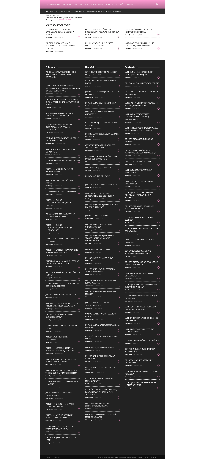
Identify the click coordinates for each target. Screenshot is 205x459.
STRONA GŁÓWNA (65, 20)
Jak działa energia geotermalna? (61, 294)
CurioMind (88, 139)
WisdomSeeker (49, 143)
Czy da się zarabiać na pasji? (138, 161)
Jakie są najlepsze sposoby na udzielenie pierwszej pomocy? (59, 349)
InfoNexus (48, 219)
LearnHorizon (49, 80)
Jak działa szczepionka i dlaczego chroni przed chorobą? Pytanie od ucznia (62, 102)
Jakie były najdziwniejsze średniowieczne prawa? (97, 404)
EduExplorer (49, 93)
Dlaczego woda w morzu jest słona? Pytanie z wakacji (59, 114)
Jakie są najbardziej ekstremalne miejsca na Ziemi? (140, 383)
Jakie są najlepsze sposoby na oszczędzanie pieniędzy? (139, 73)
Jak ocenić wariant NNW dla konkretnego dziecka (138, 30)
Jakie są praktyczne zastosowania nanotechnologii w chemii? (141, 129)
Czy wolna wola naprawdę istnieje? (142, 83)
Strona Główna (53, 4)
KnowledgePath (50, 289)
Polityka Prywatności (94, 4)
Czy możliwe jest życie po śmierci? (101, 72)
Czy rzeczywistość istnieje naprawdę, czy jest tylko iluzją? (140, 151)
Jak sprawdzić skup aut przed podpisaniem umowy (99, 44)
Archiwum (67, 4)
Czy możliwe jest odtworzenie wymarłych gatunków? (60, 427)
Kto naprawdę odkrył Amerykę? (60, 191)
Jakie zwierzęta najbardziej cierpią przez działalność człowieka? (61, 304)
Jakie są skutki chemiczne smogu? (101, 184)
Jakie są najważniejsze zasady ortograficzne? (99, 225)
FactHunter (88, 179)
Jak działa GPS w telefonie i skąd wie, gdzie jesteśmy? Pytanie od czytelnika (60, 74)
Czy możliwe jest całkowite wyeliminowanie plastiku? (138, 252)
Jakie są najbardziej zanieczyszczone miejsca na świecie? (58, 202)
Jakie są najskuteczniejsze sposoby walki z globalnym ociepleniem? (62, 371)
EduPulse (48, 107)
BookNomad (49, 51)
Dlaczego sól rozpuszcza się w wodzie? (57, 11)
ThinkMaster (49, 174)
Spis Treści (120, 4)
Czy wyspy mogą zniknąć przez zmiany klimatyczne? (100, 146)
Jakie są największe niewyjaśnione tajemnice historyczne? (61, 251)
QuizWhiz (48, 118)
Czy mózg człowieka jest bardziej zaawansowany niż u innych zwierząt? (101, 392)
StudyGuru (48, 364)
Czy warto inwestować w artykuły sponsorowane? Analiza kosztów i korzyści (119, 457)
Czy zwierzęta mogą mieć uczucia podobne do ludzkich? (101, 157)
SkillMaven (88, 408)
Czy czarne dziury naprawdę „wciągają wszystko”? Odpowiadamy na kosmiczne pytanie (62, 88)
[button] (157, 4)
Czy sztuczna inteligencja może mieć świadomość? (140, 207)
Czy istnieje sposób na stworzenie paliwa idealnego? (141, 263)
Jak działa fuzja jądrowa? (97, 176)
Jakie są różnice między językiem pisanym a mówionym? (60, 360)
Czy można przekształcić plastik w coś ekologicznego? (62, 284)
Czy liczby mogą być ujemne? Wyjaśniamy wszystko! (88, 11)
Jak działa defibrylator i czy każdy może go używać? (101, 415)
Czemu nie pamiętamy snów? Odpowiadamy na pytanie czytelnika (58, 127)
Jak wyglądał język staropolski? (100, 103)
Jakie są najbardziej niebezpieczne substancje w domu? (141, 285)
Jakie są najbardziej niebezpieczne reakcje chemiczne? (101, 205)
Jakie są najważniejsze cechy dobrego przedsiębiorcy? (59, 416)
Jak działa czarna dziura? (97, 249)
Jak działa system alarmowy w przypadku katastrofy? (60, 215)
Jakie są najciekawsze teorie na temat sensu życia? (100, 270)
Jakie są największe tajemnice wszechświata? (59, 170)
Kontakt (130, 4)
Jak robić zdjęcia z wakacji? (114, 11)
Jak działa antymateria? (96, 215)
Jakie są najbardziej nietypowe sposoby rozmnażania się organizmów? (99, 238)
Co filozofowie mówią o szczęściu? (142, 340)
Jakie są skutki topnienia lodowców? (56, 338)
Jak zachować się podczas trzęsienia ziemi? (97, 303)
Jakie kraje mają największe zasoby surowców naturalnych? (62, 262)
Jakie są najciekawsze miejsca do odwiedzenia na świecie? (140, 308)
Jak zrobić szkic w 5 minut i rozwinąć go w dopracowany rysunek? (60, 45)
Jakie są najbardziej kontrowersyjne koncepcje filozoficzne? (58, 227)
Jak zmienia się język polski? (98, 167)
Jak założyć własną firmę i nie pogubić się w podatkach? (139, 44)
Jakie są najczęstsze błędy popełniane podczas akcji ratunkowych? (137, 116)
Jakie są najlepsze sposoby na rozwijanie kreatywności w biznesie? (139, 195)
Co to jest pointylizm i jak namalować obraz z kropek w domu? (59, 32)
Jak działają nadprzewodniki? (99, 347)
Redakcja (109, 4)
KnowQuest (128, 234)
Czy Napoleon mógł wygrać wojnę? (62, 160)
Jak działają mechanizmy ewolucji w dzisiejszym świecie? (141, 104)
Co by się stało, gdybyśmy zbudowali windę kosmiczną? (99, 194)
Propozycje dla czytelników (152, 457)
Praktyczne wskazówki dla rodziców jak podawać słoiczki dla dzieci (102, 32)
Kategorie (78, 4)
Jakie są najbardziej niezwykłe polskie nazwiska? (59, 405)
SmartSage (48, 132)
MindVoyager (49, 185)
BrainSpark (48, 37)
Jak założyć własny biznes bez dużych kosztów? (59, 315)
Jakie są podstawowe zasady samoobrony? (138, 171)
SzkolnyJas (88, 37)
